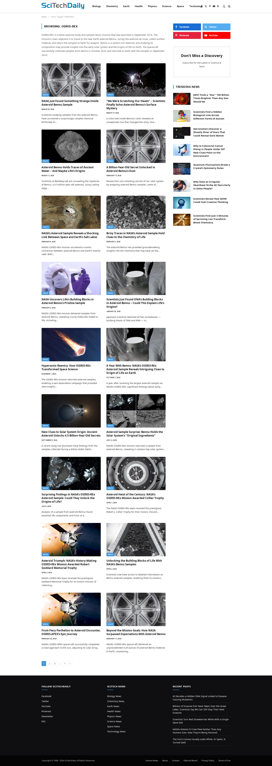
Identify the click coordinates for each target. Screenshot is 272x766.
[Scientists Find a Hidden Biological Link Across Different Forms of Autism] (181, 116)
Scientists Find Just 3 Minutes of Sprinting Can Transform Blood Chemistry (210, 219)
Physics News (114, 716)
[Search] (228, 6)
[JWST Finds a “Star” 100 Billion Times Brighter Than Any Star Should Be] (181, 99)
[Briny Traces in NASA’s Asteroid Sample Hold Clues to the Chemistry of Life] (136, 212)
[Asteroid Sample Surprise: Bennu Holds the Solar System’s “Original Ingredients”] (136, 411)
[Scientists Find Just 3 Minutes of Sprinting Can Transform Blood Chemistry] (181, 220)
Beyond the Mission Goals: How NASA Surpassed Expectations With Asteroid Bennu (136, 632)
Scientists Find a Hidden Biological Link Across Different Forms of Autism (208, 115)
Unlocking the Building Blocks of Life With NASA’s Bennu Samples (134, 562)
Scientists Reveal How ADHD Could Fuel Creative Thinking (210, 200)
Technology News (116, 731)
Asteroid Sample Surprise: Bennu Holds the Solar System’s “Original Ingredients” (134, 433)
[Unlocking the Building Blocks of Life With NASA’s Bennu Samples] (136, 539)
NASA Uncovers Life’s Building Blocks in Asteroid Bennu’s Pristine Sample (68, 301)
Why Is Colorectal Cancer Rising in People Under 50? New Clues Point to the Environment (209, 150)
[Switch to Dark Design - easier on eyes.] (224, 6)
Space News (113, 726)
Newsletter (47, 716)
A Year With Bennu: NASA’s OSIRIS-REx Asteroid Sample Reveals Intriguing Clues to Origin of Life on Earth (135, 369)
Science (166, 6)
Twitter (45, 701)
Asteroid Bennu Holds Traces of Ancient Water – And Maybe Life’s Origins (68, 169)
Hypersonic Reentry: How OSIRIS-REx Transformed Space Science (66, 367)
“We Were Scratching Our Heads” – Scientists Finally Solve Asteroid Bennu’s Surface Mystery (135, 104)
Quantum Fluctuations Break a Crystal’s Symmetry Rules (211, 166)
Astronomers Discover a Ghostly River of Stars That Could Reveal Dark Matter (209, 132)
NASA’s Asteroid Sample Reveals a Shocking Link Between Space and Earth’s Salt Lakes (70, 235)
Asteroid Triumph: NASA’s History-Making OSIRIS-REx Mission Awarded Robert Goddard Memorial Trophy (69, 564)
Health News (114, 711)
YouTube (46, 706)
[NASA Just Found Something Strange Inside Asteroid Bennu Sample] (71, 80)
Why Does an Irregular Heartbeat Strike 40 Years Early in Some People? (211, 185)
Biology (96, 6)
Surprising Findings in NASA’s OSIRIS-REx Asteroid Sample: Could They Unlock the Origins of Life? (68, 498)
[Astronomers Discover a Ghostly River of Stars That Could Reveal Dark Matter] (181, 133)
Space (180, 6)
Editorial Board (190, 760)
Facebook (46, 696)
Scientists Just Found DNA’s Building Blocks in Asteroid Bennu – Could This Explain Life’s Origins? (135, 303)
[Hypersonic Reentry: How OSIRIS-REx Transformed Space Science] (71, 344)
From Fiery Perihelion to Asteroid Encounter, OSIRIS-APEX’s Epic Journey (71, 632)
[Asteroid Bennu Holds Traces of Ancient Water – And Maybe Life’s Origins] (71, 146)
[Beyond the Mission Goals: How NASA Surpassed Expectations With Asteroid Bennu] (136, 609)
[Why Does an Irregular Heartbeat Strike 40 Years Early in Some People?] (181, 186)
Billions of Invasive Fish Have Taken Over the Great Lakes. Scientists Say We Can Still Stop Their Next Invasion (199, 709)
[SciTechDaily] (63, 6)
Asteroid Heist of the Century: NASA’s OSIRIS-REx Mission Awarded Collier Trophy (135, 496)
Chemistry (112, 6)
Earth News (113, 706)
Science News (114, 721)
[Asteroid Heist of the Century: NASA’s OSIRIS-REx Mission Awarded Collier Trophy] (136, 473)
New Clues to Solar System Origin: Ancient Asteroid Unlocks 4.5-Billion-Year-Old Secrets (71, 433)
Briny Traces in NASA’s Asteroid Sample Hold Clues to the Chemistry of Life (135, 235)
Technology (196, 6)
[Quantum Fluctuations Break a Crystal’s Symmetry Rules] (181, 169)
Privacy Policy (207, 760)
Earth (126, 6)
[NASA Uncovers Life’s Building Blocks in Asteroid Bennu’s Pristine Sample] (71, 278)
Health (139, 6)
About (165, 760)
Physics (152, 6)
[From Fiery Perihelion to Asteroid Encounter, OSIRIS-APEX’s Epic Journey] (71, 609)
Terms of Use (224, 760)
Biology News (114, 696)
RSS (43, 721)
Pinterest (46, 711)
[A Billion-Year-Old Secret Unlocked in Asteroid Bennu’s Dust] (136, 146)
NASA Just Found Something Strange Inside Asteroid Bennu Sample (70, 102)
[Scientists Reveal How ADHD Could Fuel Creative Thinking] (181, 203)
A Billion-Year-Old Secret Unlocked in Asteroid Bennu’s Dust (130, 169)
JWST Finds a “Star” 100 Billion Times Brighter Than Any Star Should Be (211, 98)
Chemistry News (115, 701)
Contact (175, 760)
